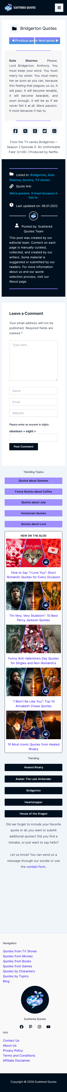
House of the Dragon (33, 813)
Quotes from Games (17, 966)
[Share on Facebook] (15, 131)
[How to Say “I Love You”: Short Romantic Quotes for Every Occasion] (33, 553)
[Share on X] (25, 131)
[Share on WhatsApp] (54, 131)
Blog (6, 981)
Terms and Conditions (19, 1055)
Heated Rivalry (33, 767)
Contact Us (11, 1040)
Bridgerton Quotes (38, 28)
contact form (36, 867)
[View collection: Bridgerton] (14, 28)
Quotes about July (33, 502)
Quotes (28, 180)
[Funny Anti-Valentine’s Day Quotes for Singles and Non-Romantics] (33, 639)
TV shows (42, 180)
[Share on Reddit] (45, 131)
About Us (10, 1045)
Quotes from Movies (18, 956)
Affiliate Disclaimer (16, 1060)
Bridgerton (38, 175)
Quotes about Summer (33, 480)
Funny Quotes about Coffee (33, 491)
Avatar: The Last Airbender (33, 779)
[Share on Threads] (35, 131)
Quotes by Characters (19, 971)
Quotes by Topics (16, 976)
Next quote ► (48, 40)
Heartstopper (33, 802)
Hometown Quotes (33, 513)
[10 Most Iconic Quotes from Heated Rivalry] (33, 725)
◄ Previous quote (23, 40)
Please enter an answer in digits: (29, 424)
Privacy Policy (13, 1050)
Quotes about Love (33, 524)
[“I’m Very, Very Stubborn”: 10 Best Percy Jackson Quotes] (33, 596)
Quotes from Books (17, 961)
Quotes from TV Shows (20, 951)
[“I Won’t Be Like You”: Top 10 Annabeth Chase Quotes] (33, 682)
